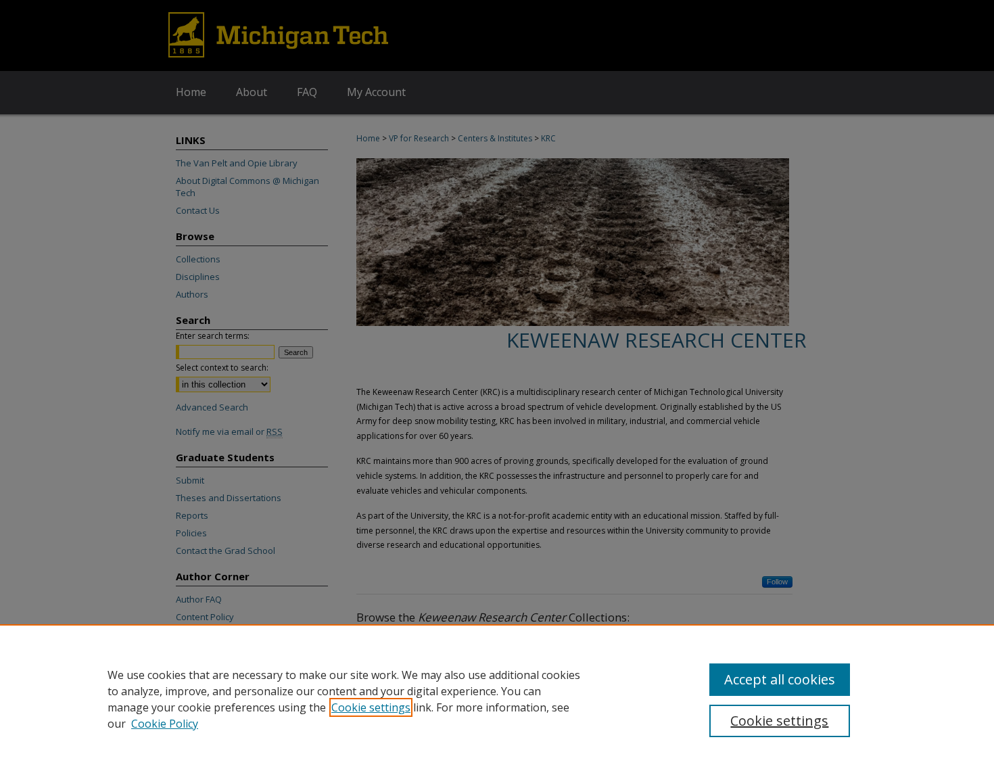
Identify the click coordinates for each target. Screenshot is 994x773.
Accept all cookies (779, 679)
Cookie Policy (164, 723)
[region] (497, 698)
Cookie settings (370, 707)
